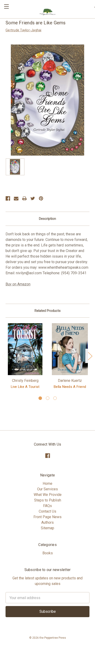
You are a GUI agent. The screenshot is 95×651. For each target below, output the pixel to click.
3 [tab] (55, 398)
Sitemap (47, 528)
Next (90, 356)
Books (47, 553)
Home (47, 483)
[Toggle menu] (6, 6)
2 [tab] (47, 398)
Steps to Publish (47, 500)
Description (47, 219)
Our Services (47, 489)
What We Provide (48, 494)
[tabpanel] (25, 356)
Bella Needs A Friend (70, 387)
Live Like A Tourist (25, 387)
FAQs (47, 506)
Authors (47, 522)
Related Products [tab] (48, 311)
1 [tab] (40, 398)
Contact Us (47, 511)
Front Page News (47, 517)
